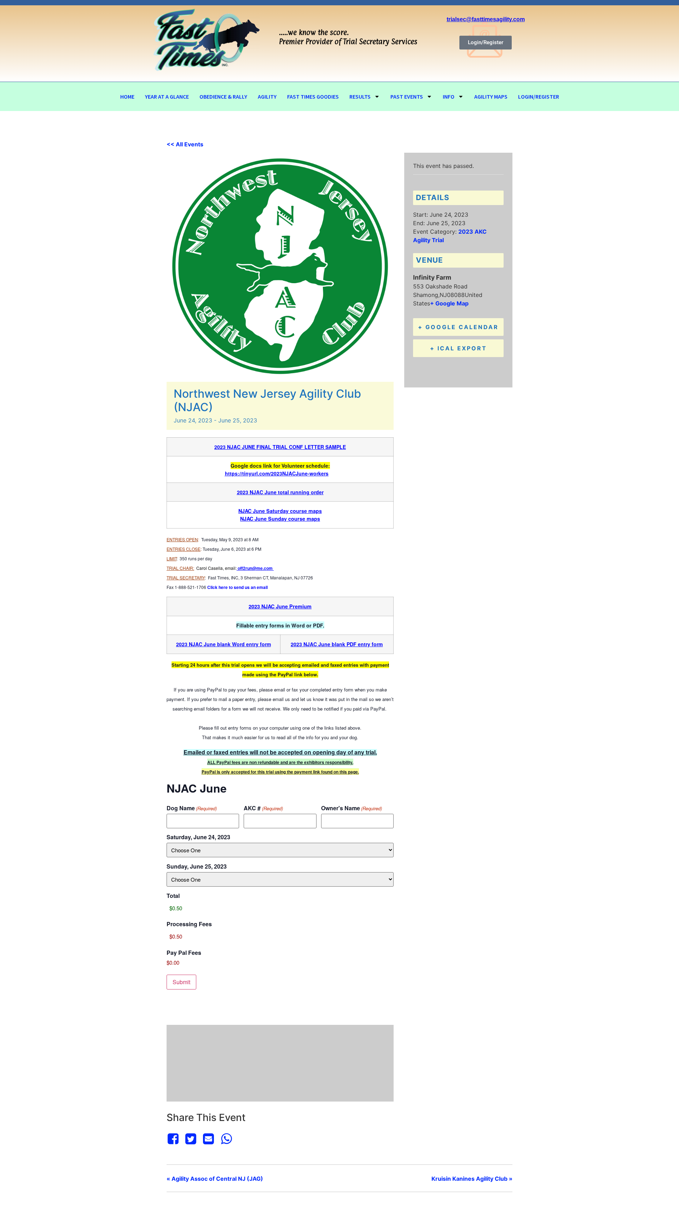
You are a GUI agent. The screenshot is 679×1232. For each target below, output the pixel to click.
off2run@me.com (255, 568)
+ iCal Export (458, 348)
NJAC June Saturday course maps (280, 510)
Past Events (406, 96)
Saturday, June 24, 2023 (198, 837)
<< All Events (185, 144)
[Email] (208, 1138)
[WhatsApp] (226, 1138)
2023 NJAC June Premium (280, 606)
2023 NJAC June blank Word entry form (223, 644)
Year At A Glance (167, 96)
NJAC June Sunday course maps (280, 518)
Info (448, 96)
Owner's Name (351, 808)
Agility (267, 96)
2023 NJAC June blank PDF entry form (337, 644)
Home (127, 96)
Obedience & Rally (223, 96)
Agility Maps (490, 96)
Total (173, 896)
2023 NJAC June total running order (280, 492)
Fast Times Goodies (313, 96)
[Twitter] (190, 1138)
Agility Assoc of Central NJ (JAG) (215, 1178)
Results (360, 96)
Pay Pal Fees (184, 953)
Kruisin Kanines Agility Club (471, 1178)
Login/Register (538, 96)
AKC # (263, 808)
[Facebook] (174, 1138)
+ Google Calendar (458, 327)
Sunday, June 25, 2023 (197, 866)
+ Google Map (449, 303)
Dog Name (192, 808)
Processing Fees (189, 924)
